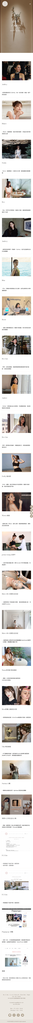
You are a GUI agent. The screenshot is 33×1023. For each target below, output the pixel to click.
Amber (4, 398)
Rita (3, 280)
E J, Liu (4, 855)
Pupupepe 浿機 (7, 932)
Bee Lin (5, 359)
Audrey (5, 241)
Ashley (4, 85)
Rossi (4, 320)
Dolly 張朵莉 (6, 476)
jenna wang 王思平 (8, 555)
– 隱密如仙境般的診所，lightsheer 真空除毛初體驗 (14, 790)
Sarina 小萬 (6, 784)
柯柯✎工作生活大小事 (9, 818)
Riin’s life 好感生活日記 (10, 594)
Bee (3, 202)
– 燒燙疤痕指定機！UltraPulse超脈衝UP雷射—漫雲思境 (16, 717)
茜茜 (3, 971)
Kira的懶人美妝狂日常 (9, 709)
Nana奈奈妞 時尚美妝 (9, 670)
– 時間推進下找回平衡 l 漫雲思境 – (11, 902)
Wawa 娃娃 (6, 516)
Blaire (4, 124)
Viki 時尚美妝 (6, 747)
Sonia (4, 163)
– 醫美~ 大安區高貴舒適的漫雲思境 (11, 678)
